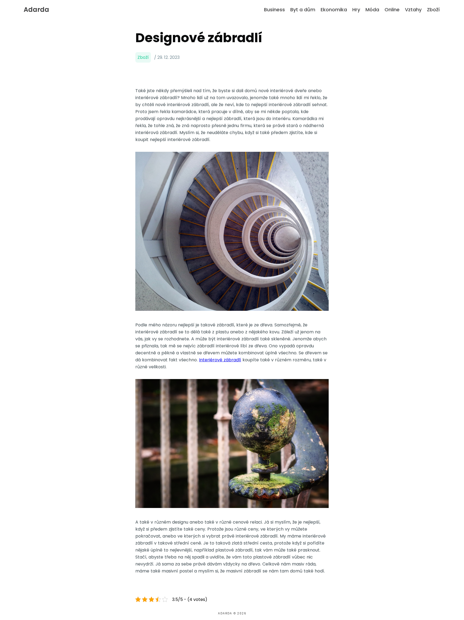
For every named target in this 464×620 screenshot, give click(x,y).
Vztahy (413, 9)
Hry (356, 9)
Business (274, 9)
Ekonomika (334, 9)
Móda (372, 9)
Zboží (433, 9)
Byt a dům (302, 9)
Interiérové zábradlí (220, 360)
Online (392, 9)
